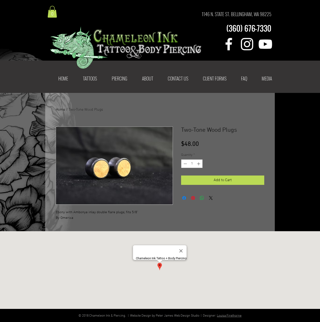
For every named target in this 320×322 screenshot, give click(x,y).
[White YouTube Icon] (265, 44)
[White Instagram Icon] (247, 44)
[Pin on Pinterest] (193, 198)
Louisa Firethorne (229, 316)
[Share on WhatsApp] (202, 198)
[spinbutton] (192, 164)
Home (60, 109)
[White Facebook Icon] (228, 44)
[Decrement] (185, 164)
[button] (89, 78)
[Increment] (199, 164)
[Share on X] (211, 198)
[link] (52, 12)
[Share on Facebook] (184, 198)
